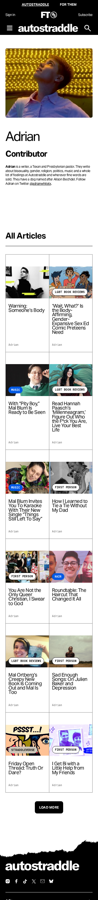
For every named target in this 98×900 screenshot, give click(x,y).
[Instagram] (7, 881)
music (15, 390)
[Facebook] (16, 881)
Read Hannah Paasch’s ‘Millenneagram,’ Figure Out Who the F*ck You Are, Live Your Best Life (69, 416)
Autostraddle (35, 4)
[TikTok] (25, 881)
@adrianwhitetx (40, 184)
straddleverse (23, 750)
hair (58, 576)
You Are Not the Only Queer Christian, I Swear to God (26, 597)
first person (65, 487)
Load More (49, 807)
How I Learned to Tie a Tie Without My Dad (70, 505)
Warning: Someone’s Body (26, 308)
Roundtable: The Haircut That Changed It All (69, 594)
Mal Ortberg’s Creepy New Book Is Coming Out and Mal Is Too (25, 684)
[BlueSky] (51, 881)
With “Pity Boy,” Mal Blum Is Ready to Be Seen (26, 408)
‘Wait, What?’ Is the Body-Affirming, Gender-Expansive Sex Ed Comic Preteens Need (70, 319)
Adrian (13, 345)
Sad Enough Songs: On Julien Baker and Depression (69, 681)
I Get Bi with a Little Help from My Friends (68, 768)
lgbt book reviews (70, 292)
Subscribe (85, 15)
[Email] (42, 881)
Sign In (10, 15)
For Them (68, 4)
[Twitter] (34, 881)
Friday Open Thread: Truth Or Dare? (25, 768)
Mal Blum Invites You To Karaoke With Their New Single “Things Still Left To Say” (25, 510)
